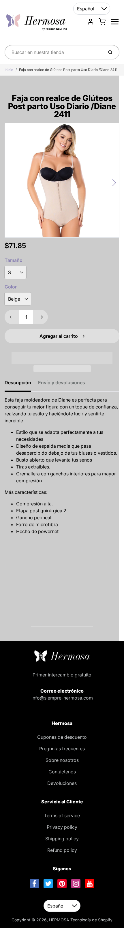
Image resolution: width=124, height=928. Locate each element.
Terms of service (62, 815)
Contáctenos (62, 772)
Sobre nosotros (62, 760)
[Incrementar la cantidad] (40, 317)
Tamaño (13, 260)
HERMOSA (59, 919)
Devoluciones (62, 783)
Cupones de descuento (62, 737)
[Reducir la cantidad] (12, 317)
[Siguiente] (114, 182)
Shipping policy (62, 838)
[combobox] (53, 52)
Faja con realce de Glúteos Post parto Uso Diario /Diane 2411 (68, 70)
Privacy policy (62, 827)
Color (11, 287)
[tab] (21, 384)
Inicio (9, 70)
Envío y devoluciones (61, 382)
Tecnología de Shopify (91, 919)
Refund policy (62, 850)
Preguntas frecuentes (62, 748)
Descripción (18, 382)
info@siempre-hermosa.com (62, 698)
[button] (62, 354)
